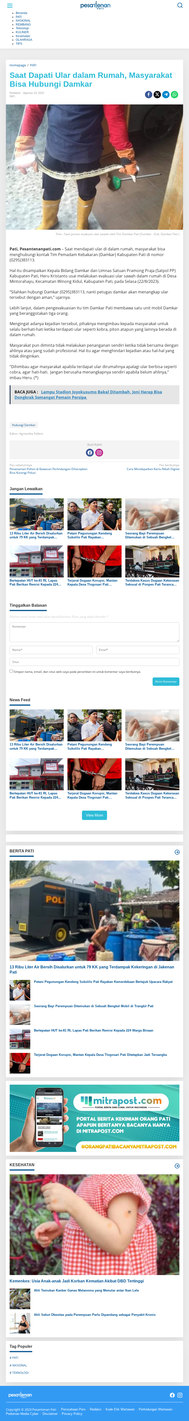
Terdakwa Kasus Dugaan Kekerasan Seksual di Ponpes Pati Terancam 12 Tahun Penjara (152, 582)
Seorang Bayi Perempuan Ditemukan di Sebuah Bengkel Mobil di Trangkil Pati (148, 535)
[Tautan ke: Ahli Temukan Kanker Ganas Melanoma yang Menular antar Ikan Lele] (20, 1299)
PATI (12, 96)
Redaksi (95, 1409)
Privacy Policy (72, 1414)
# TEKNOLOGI (19, 1373)
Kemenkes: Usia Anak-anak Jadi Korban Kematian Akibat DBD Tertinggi (77, 1281)
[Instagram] (99, 453)
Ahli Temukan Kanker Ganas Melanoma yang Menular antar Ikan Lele (86, 1290)
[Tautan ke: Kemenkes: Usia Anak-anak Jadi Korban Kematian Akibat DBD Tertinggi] (94, 1224)
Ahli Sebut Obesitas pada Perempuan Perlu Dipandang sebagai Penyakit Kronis (95, 1315)
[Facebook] (90, 453)
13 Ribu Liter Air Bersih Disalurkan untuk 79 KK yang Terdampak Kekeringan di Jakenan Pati (36, 535)
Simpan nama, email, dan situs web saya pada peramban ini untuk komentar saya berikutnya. (77, 672)
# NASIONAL (18, 1365)
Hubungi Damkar (23, 425)
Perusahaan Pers (73, 1409)
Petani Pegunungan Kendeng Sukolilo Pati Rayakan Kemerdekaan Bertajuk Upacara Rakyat (91, 535)
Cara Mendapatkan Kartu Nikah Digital (153, 467)
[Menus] (10, 5)
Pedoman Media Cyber (22, 1414)
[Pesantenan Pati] (96, 5)
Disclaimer (50, 1414)
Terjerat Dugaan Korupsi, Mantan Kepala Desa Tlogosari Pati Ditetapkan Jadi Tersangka (92, 582)
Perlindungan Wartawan (155, 1409)
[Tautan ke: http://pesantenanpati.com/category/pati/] (177, 852)
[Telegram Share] (166, 94)
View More (94, 815)
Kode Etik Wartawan (120, 1409)
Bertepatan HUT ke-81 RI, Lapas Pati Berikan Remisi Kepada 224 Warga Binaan (34, 582)
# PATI (14, 1358)
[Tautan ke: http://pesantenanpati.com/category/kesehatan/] (177, 1166)
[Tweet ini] (157, 94)
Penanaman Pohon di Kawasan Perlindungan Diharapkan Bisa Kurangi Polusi (48, 469)
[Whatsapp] (174, 94)
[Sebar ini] (148, 94)
